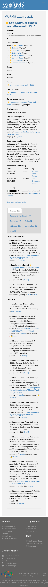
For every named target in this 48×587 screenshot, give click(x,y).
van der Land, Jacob (35, 173)
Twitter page (10, 558)
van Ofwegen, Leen (36, 181)
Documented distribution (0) (20, 216)
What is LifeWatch (9, 529)
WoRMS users (7, 536)
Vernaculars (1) (31, 226)
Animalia (19, 46)
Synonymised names (15, 99)
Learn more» (44, 574)
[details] (19, 137)
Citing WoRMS (31, 526)
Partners (5, 534)
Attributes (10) (15, 226)
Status (9, 67)
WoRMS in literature (9, 539)
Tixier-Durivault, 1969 (24, 269)
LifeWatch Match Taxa (34, 543)
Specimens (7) (15, 221)
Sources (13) (15, 211)
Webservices (31, 546)
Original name (13, 89)
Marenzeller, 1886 (22, 85)
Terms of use (31, 529)
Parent (9, 82)
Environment (12, 109)
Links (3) (13, 231)
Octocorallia (16, 53)
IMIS (29, 295)
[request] (15, 336)
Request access (32, 531)
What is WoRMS (8, 526)
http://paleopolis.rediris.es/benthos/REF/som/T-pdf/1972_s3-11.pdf (24, 390)
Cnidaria (15, 48)
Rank (9, 74)
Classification (12, 42)
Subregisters (7, 531)
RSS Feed (10, 561)
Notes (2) (28, 221)
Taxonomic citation (15, 141)
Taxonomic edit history (16, 166)
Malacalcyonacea (18, 55)
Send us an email (12, 556)
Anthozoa (15, 50)
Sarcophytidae (17, 58)
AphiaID (10, 30)
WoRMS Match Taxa (34, 541)
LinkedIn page (11, 563)
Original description (15, 116)
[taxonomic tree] (12, 202)
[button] (7, 22)
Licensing (11, 188)
